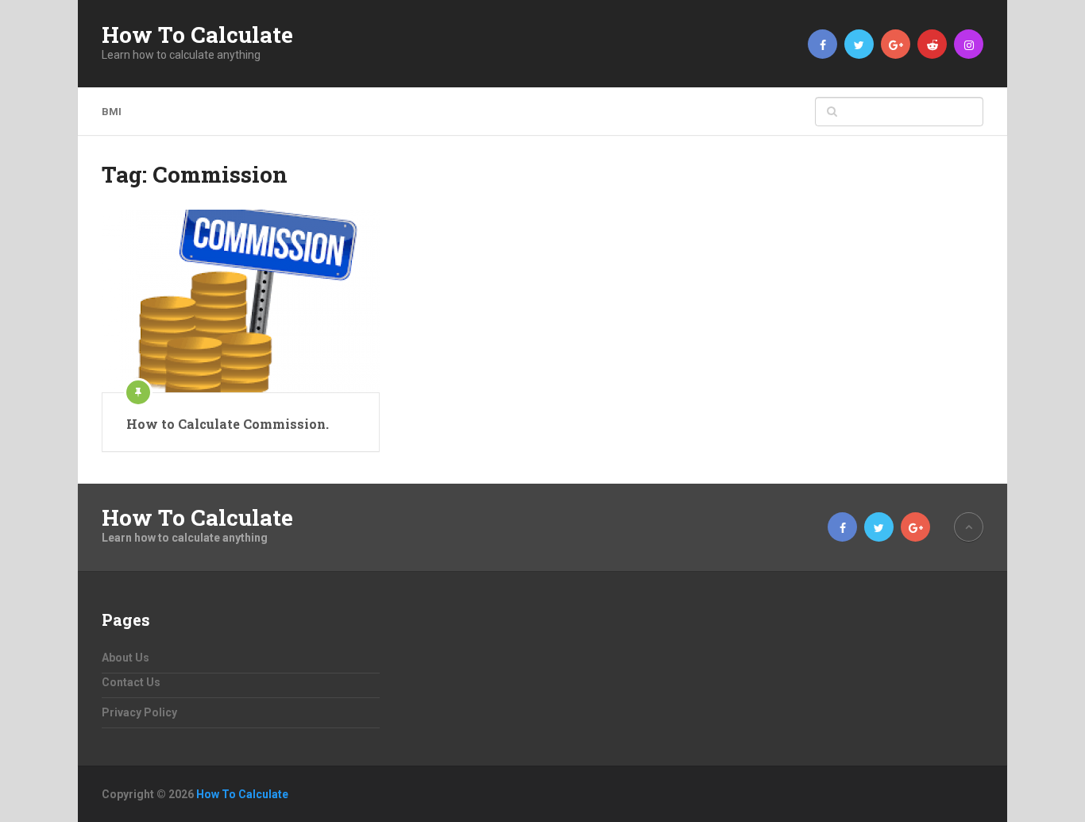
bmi (112, 112)
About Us (125, 657)
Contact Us (131, 682)
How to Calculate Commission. (227, 423)
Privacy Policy (139, 712)
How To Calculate (197, 35)
